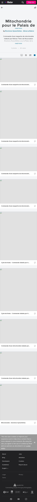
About (4, 454)
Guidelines (5, 465)
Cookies (21, 461)
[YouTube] (18, 499)
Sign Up (31, 2)
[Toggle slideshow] (21, 55)
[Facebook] (11, 499)
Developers (6, 461)
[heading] (9, 2)
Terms (4, 477)
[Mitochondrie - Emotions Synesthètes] (18, 402)
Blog (3, 457)
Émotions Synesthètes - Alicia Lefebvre (19, 31)
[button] (35, 7)
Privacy (21, 474)
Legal (4, 474)
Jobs (20, 454)
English (4, 468)
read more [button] (18, 28)
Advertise (22, 457)
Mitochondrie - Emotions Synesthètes (13, 423)
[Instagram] (26, 499)
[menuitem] (23, 2)
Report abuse (23, 465)
